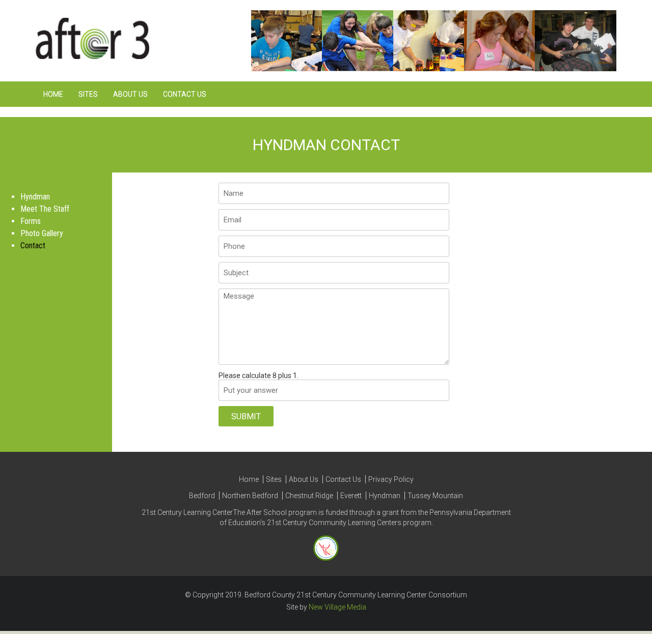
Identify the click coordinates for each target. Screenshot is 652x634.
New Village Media (337, 607)
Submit (246, 416)
